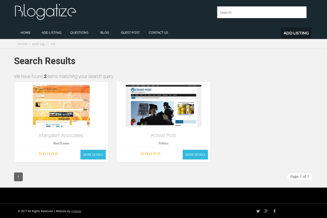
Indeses (76, 211)
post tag (38, 43)
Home (22, 43)
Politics (164, 143)
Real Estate (61, 143)
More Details (93, 154)
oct (53, 43)
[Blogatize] (87, 11)
